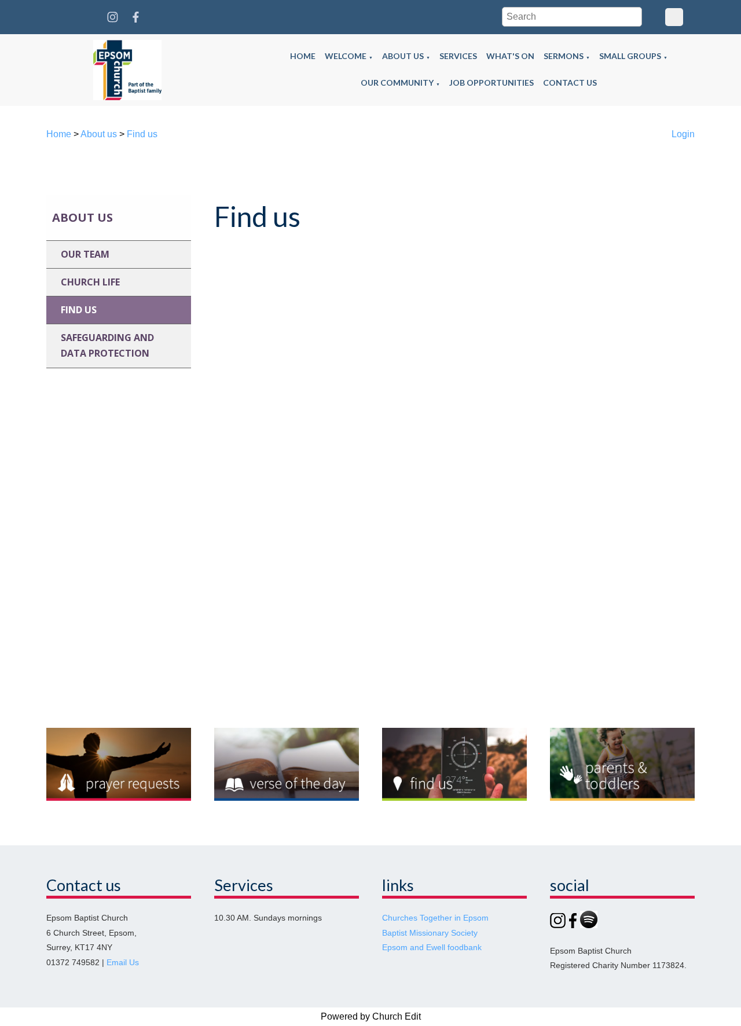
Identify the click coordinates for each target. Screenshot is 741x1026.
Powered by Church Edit (371, 1016)
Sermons (564, 56)
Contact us (570, 82)
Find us (142, 134)
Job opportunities (491, 82)
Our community (397, 82)
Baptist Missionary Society (430, 933)
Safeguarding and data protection (107, 345)
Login (683, 134)
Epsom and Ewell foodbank (432, 947)
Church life (90, 282)
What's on (510, 56)
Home (303, 56)
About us (403, 56)
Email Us (123, 962)
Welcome (345, 56)
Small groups (630, 56)
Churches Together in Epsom (435, 918)
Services (458, 56)
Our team (85, 254)
